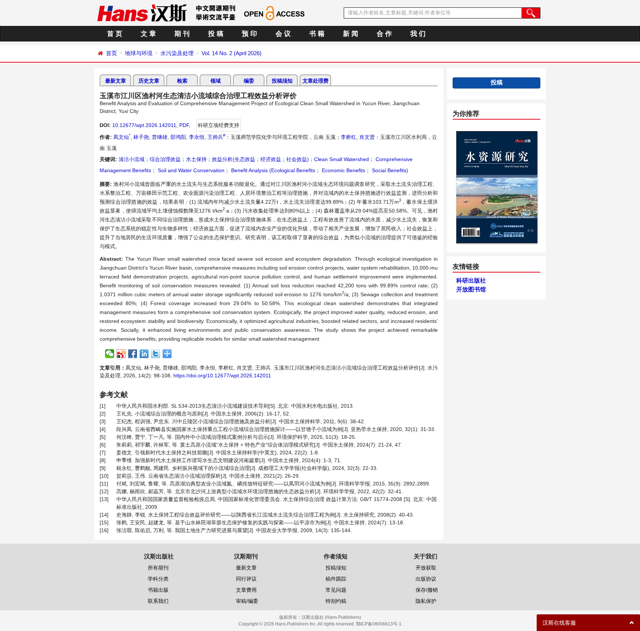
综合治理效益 (165, 159)
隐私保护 (426, 601)
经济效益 (270, 159)
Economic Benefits (342, 170)
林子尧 (141, 137)
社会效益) (297, 159)
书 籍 (316, 33)
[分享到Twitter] (155, 353)
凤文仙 (121, 137)
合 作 (384, 33)
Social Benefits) (389, 170)
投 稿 (215, 33)
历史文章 (149, 81)
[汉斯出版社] (142, 13)
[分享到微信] (109, 353)
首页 (111, 53)
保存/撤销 (427, 590)
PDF (184, 125)
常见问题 (336, 590)
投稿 (497, 82)
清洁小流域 (131, 159)
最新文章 (115, 81)
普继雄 (159, 137)
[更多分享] (167, 353)
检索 (182, 81)
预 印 (249, 33)
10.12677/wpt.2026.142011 (144, 125)
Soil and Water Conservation (190, 170)
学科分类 (158, 579)
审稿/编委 (247, 601)
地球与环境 (139, 53)
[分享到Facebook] (132, 353)
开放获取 (426, 568)
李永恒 (196, 137)
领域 (215, 81)
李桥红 (348, 137)
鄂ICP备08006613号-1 (378, 624)
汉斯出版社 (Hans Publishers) (331, 617)
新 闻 (350, 33)
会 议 (283, 33)
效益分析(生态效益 (233, 159)
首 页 (114, 33)
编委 (249, 81)
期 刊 (182, 33)
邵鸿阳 (178, 137)
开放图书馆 (471, 289)
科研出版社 (471, 280)
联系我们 (158, 601)
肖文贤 (367, 137)
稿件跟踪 (336, 579)
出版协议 (426, 579)
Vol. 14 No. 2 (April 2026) (231, 53)
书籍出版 (158, 590)
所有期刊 (158, 568)
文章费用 (246, 590)
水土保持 (196, 159)
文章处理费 (316, 81)
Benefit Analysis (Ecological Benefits (272, 170)
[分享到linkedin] (144, 353)
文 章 (148, 33)
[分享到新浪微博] (121, 353)
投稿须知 (282, 81)
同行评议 (246, 579)
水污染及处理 (177, 53)
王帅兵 (216, 137)
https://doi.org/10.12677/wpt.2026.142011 (222, 375)
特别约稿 (336, 601)
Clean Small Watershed (341, 159)
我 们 (418, 33)
